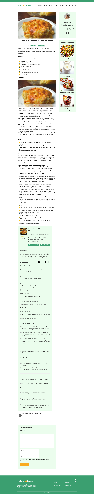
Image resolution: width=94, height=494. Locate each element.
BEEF (50, 5)
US (39, 262)
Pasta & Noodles (42, 5)
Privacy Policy (67, 482)
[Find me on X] (68, 33)
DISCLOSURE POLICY (68, 485)
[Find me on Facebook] (66, 33)
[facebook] (75, 479)
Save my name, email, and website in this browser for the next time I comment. (36, 460)
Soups (62, 5)
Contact (66, 481)
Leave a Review (42, 45)
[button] (72, 5)
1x (45, 262)
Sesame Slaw (67, 58)
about (18, 1)
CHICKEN (56, 5)
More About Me (67, 36)
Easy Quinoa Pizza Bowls (67, 92)
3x (49, 262)
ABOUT (66, 479)
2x (47, 262)
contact (23, 1)
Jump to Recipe (33, 45)
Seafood (68, 5)
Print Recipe (34, 244)
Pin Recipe (46, 244)
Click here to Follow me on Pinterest (29, 418)
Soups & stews (57, 485)
